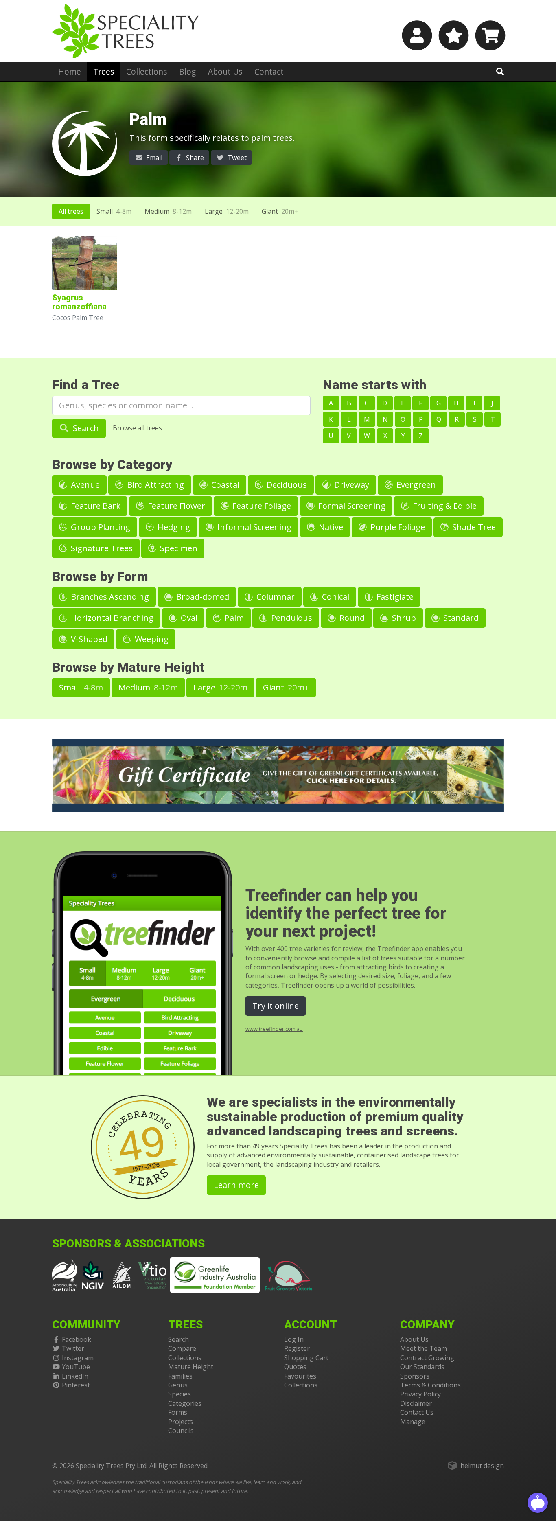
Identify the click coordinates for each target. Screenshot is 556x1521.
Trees (103, 71)
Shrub (403, 617)
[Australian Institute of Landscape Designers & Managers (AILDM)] (122, 1274)
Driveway (350, 484)
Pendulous (290, 617)
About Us (225, 71)
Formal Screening (350, 505)
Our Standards (422, 1366)
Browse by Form (100, 576)
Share (194, 157)
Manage (412, 1421)
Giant (280, 211)
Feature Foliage (260, 505)
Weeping (151, 638)
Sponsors (414, 1376)
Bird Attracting (154, 484)
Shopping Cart (306, 1357)
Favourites (300, 1376)
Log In (294, 1339)
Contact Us (416, 1412)
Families (180, 1376)
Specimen (177, 548)
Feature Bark (94, 505)
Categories (184, 1403)
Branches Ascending (109, 596)
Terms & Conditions (430, 1385)
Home (69, 71)
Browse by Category (112, 464)
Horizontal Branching (111, 617)
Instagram (78, 1357)
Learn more (236, 1184)
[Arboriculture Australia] (64, 1274)
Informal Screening (253, 527)
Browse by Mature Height (128, 667)
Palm (233, 617)
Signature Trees (101, 548)
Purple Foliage (396, 527)
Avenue (84, 484)
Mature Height (190, 1366)
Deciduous (286, 484)
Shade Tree (473, 527)
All (71, 211)
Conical (334, 596)
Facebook (76, 1339)
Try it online (275, 1005)
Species (179, 1394)
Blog (187, 71)
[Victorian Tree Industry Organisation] (152, 1274)
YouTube (76, 1366)
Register (297, 1348)
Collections (146, 71)
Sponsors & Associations (128, 1244)
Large (227, 211)
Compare (182, 1348)
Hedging (172, 527)
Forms (177, 1412)
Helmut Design (482, 1465)
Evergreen (415, 484)
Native (330, 527)
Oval (188, 617)
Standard (460, 617)
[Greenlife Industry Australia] (215, 1275)
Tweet (236, 157)
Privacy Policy (420, 1394)
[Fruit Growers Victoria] (289, 1274)
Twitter (73, 1348)
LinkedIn (75, 1376)
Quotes (295, 1366)
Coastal (224, 484)
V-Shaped (88, 638)
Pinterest (76, 1385)
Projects (180, 1421)
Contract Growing (427, 1357)
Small (113, 211)
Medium (168, 211)
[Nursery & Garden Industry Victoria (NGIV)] (93, 1274)
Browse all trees (137, 427)
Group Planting (99, 527)
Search (85, 428)
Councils (181, 1430)
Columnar (274, 596)
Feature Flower (175, 505)
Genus (178, 1385)
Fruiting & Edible (444, 505)
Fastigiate (394, 596)
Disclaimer (416, 1403)
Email (153, 157)
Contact (269, 71)
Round (351, 617)
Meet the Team (423, 1348)
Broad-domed (201, 596)
